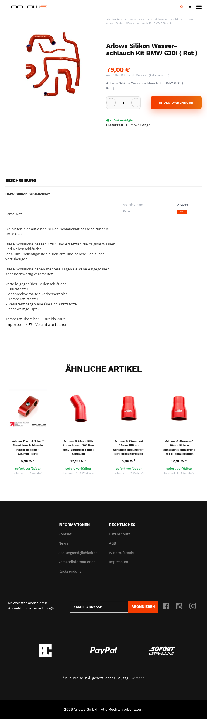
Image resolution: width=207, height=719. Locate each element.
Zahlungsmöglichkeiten (78, 553)
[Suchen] (182, 7)
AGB (112, 543)
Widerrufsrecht (121, 553)
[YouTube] (179, 606)
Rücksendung (69, 571)
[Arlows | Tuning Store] (29, 7)
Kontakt (64, 534)
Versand (142, 75)
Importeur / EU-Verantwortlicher (36, 324)
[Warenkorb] (190, 7)
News (63, 543)
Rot (182, 212)
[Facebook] (166, 606)
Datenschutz (119, 534)
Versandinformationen (77, 562)
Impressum (118, 562)
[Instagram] (192, 606)
